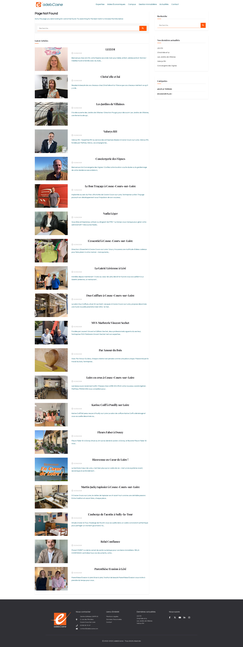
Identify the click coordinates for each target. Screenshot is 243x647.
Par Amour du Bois (110, 350)
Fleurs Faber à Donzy (110, 432)
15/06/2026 (77, 190)
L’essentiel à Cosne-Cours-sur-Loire (110, 241)
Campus (132, 4)
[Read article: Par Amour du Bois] (51, 360)
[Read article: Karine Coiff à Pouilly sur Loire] (51, 414)
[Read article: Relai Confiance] (51, 551)
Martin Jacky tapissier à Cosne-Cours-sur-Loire (110, 487)
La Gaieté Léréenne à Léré (110, 268)
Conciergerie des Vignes (110, 159)
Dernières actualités (146, 611)
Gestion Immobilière (148, 4)
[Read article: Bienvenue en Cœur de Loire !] (51, 469)
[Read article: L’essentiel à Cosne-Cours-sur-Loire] (51, 250)
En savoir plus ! (164, 94)
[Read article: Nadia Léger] (51, 223)
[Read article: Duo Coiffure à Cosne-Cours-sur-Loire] (51, 305)
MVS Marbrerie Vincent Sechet (110, 323)
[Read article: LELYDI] (51, 59)
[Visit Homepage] (49, 4)
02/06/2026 (77, 244)
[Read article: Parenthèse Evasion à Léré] (51, 579)
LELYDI (110, 49)
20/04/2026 (77, 491)
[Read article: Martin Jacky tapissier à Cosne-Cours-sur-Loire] (51, 497)
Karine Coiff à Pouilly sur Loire (110, 405)
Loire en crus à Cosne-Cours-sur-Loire (110, 377)
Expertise (100, 4)
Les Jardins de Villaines (110, 104)
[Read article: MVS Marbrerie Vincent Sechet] (51, 332)
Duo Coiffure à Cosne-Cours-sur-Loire (110, 295)
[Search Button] (143, 28)
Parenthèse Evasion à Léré (110, 569)
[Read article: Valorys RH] (51, 141)
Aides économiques (116, 4)
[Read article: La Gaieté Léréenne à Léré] (51, 278)
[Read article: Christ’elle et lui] (51, 86)
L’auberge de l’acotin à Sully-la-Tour (110, 514)
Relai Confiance (110, 541)
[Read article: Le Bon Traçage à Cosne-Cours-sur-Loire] (51, 196)
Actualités (164, 4)
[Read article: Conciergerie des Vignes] (51, 168)
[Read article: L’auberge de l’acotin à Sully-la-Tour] (51, 524)
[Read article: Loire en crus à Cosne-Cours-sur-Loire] (51, 387)
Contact (175, 4)
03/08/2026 (77, 53)
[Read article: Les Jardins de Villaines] (51, 114)
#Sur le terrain (164, 89)
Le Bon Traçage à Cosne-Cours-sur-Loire (110, 186)
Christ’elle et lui (110, 77)
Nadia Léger (110, 213)
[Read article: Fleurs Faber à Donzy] (51, 442)
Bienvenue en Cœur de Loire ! (110, 459)
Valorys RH (110, 131)
